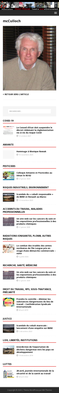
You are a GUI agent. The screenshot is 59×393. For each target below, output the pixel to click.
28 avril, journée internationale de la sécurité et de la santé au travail (35, 372)
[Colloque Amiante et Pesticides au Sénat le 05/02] (8, 178)
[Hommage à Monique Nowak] (8, 157)
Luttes (7, 364)
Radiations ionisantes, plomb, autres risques (27, 237)
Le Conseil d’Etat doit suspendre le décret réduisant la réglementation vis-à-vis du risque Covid (34, 130)
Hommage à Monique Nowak (31, 151)
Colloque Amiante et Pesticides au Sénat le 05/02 (34, 174)
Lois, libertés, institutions (20, 340)
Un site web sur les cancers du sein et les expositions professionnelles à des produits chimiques (36, 221)
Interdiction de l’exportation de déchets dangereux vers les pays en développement (35, 349)
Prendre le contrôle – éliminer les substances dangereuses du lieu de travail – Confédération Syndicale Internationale (34, 303)
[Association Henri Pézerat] (29, 8)
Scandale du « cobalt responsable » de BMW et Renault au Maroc (34, 195)
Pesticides (9, 166)
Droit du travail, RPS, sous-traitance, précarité (27, 291)
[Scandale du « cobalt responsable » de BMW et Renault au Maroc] (8, 200)
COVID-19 (8, 120)
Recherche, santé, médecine (20, 265)
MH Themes (47, 390)
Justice (7, 318)
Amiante (8, 144)
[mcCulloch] (29, 88)
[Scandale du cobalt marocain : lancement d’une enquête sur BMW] (8, 331)
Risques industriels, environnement (26, 187)
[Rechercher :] (30, 111)
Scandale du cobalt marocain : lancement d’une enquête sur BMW (34, 326)
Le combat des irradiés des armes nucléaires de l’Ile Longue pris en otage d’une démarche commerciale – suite (36, 249)
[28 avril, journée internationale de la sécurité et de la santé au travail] (8, 376)
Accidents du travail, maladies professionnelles (22, 210)
